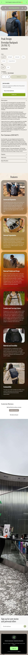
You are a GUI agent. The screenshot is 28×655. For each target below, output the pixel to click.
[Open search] (5, 8)
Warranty (3, 157)
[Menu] (2, 8)
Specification (4, 160)
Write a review (14, 410)
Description (4, 100)
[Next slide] (26, 2)
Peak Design (6, 38)
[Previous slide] (1, 2)
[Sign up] (25, 626)
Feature (3, 154)
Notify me (14, 94)
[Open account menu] (22, 8)
